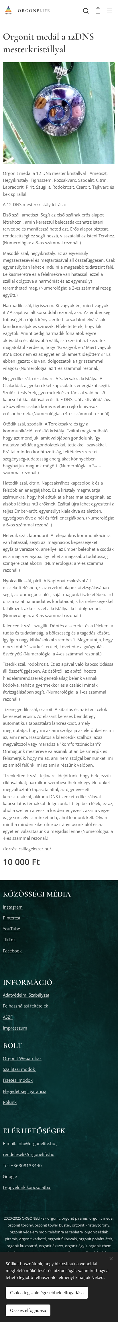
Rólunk (10, 1102)
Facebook (13, 951)
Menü (109, 10)
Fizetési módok (18, 1080)
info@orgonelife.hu (36, 1143)
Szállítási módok (19, 1069)
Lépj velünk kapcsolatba (27, 1187)
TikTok (9, 939)
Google (10, 1176)
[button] (86, 10)
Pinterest (11, 918)
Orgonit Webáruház (22, 1058)
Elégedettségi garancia (24, 1091)
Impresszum (15, 1028)
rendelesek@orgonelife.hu (28, 1154)
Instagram (13, 907)
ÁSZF (8, 1017)
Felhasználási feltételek (25, 1006)
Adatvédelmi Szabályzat (26, 995)
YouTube (11, 929)
